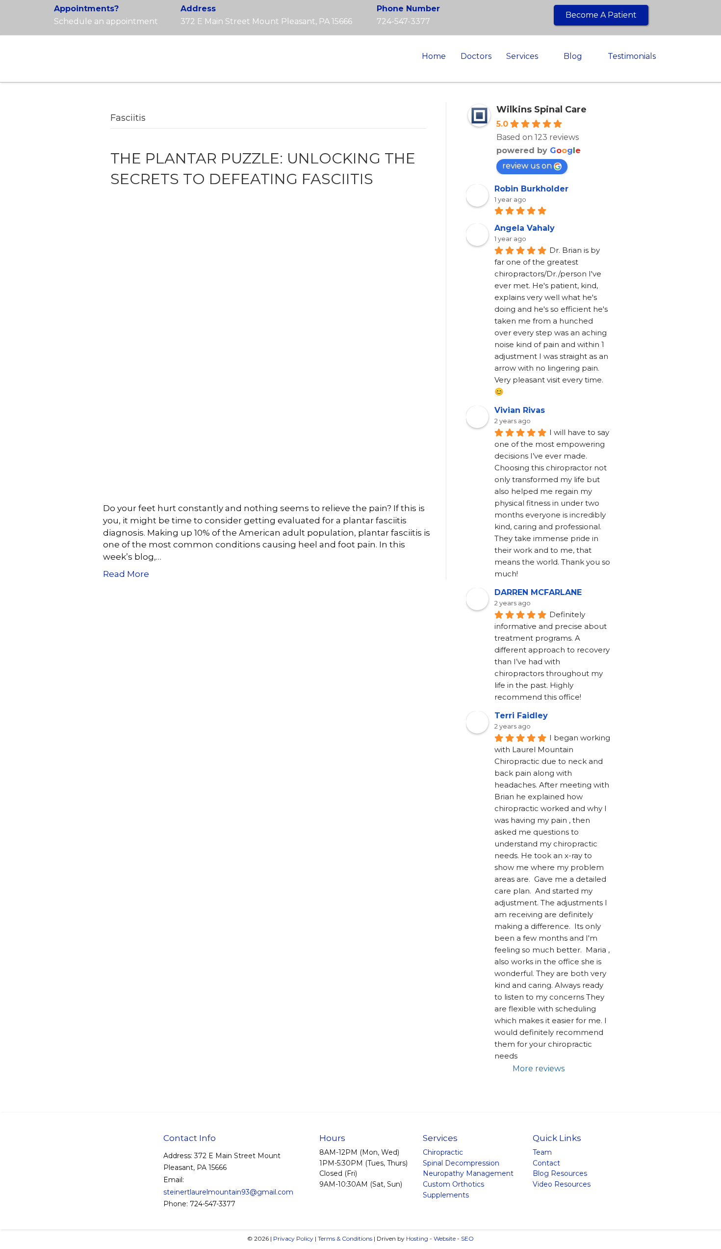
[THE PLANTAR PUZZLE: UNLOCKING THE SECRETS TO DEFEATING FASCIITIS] (262, 345)
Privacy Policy (293, 1238)
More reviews (539, 1068)
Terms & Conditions (345, 1238)
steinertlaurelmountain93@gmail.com (228, 1192)
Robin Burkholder (531, 188)
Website (445, 1238)
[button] (601, 15)
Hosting (417, 1238)
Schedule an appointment (106, 21)
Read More (126, 574)
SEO (467, 1238)
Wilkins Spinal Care (541, 109)
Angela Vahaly (524, 228)
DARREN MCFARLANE (538, 592)
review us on (527, 165)
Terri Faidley (521, 715)
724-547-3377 (403, 21)
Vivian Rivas (519, 410)
